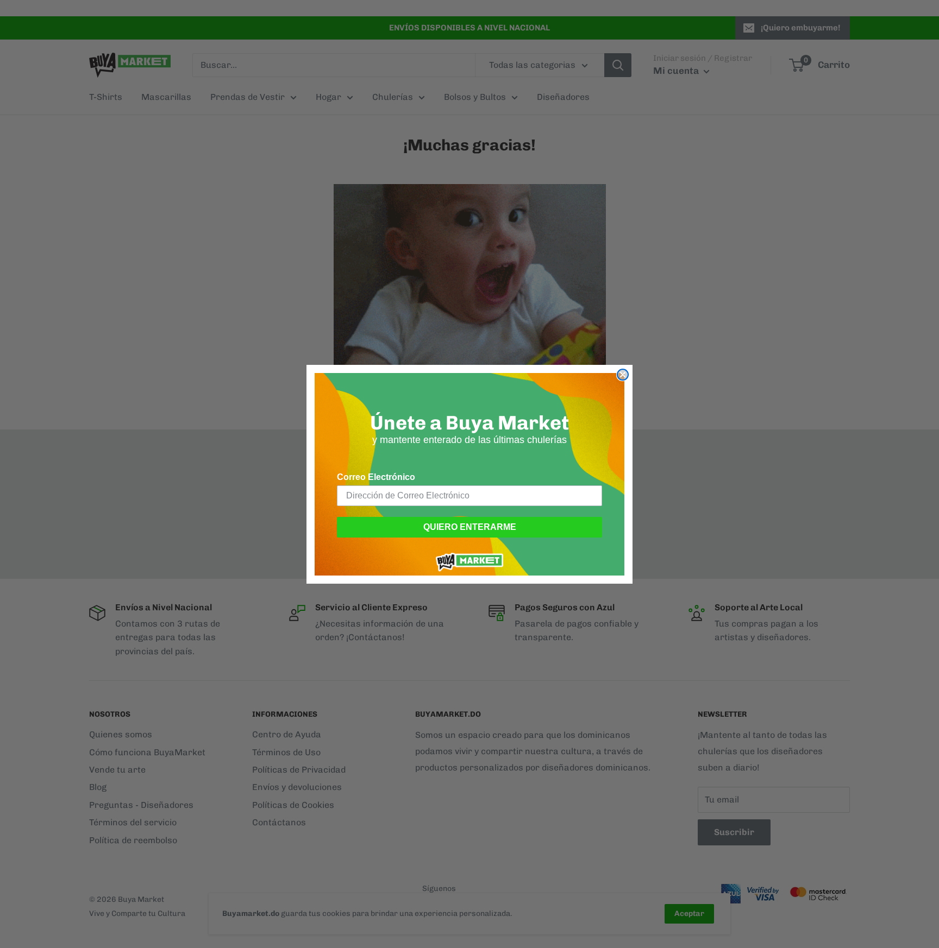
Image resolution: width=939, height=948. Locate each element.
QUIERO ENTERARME (469, 527)
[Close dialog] (622, 374)
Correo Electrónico (376, 477)
